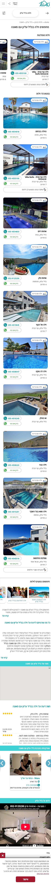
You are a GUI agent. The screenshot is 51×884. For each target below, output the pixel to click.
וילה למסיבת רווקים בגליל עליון (39, 600)
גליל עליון (29, 22)
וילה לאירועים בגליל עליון (17, 600)
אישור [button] (25, 879)
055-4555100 (20, 73)
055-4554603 (13, 231)
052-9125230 (13, 278)
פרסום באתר (15, 3)
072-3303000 (31, 785)
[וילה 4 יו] (44, 4)
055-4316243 (13, 418)
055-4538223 (13, 465)
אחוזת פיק (43, 714)
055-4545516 (13, 558)
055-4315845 (13, 325)
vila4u (46, 22)
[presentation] (48, 763)
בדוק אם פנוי (21, 78)
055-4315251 (13, 512)
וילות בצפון (38, 22)
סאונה (21, 22)
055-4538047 (13, 371)
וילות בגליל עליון (25, 13)
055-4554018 (13, 131)
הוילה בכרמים (42, 735)
